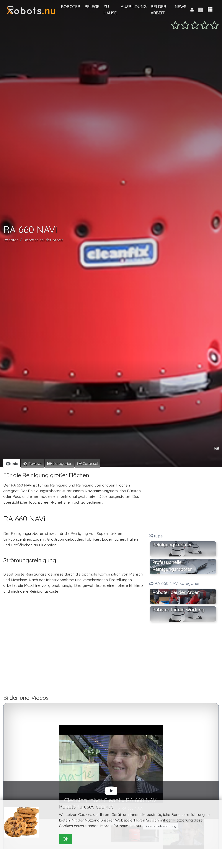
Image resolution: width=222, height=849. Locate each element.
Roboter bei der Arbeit (43, 239)
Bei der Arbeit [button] (158, 9)
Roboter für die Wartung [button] (178, 609)
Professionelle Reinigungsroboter (172, 565)
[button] (210, 10)
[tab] (11, 463)
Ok (65, 839)
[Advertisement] (183, 501)
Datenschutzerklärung (160, 826)
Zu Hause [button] (110, 9)
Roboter (10, 239)
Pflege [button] (92, 6)
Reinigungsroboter (172, 544)
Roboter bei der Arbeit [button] (176, 592)
